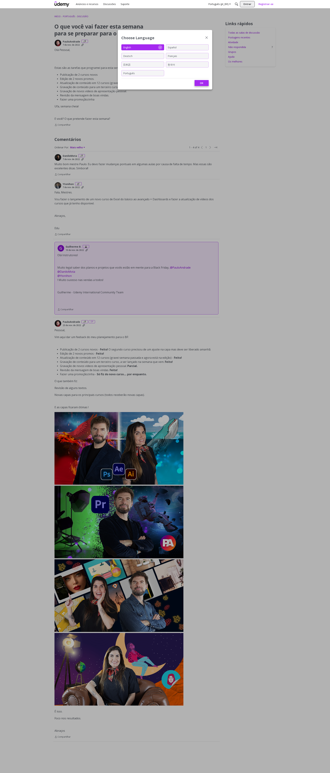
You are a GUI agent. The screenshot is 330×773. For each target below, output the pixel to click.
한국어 (171, 64)
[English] (61, 4)
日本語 (126, 64)
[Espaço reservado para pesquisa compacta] (236, 4)
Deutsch (128, 55)
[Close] (207, 38)
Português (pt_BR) (218, 4)
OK (201, 83)
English (127, 47)
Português (129, 73)
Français (172, 55)
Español (172, 47)
